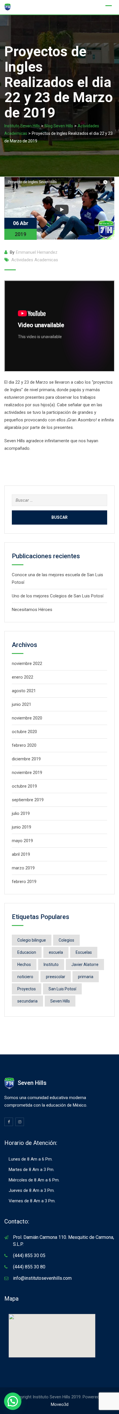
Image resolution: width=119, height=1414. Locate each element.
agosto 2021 (24, 690)
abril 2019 (21, 854)
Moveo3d (59, 1404)
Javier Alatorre (84, 964)
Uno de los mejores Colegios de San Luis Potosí (57, 596)
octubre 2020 (24, 731)
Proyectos (26, 989)
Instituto (51, 964)
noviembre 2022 (27, 663)
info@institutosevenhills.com (42, 1278)
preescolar (55, 976)
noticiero (25, 976)
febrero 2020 (24, 745)
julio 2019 (21, 813)
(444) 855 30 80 (29, 1267)
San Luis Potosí (62, 989)
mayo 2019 (22, 840)
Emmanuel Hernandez (36, 252)
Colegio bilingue (31, 940)
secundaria (27, 1001)
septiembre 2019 (28, 799)
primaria (85, 976)
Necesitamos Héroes (32, 609)
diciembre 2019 (26, 759)
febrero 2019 (24, 881)
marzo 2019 (23, 868)
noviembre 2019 (27, 772)
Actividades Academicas (34, 259)
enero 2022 (22, 677)
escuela (56, 952)
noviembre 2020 (27, 718)
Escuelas (84, 952)
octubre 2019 (24, 786)
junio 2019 (21, 827)
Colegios (66, 940)
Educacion (26, 952)
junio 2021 (21, 704)
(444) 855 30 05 (29, 1255)
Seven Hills (60, 1001)
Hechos (24, 964)
